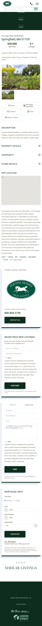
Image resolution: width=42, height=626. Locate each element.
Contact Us (15, 320)
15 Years (17, 501)
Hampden (23, 257)
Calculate (15, 534)
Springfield (32, 257)
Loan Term (7, 496)
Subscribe (15, 386)
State (21, 27)
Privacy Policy (20, 377)
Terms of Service (8, 478)
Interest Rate (8, 522)
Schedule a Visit (29, 405)
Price (21, 20)
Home (3, 257)
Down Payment (9, 514)
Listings (10, 257)
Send (15, 469)
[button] (36, 9)
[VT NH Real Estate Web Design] (21, 618)
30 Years (9, 501)
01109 (6, 260)
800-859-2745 (12, 313)
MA (16, 257)
